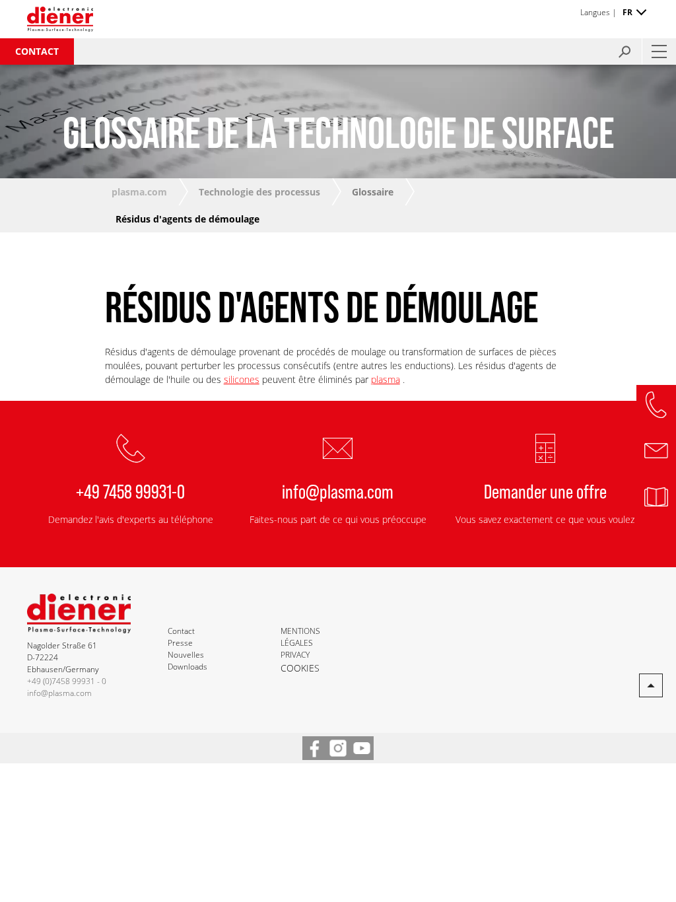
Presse (180, 642)
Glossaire (372, 192)
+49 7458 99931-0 (130, 491)
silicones (241, 379)
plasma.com (139, 192)
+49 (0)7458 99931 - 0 (66, 681)
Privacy (295, 654)
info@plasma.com (337, 491)
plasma (385, 379)
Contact (37, 51)
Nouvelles (186, 654)
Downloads (187, 666)
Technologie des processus (259, 192)
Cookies (300, 668)
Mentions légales (300, 636)
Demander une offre (545, 491)
